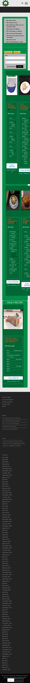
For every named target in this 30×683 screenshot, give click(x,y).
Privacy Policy (6, 404)
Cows (4, 441)
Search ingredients (11, 66)
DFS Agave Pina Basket (13, 29)
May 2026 (5, 459)
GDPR (4, 406)
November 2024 (7, 495)
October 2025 (6, 473)
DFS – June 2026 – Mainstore (8, 423)
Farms (16, 441)
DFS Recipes (6, 9)
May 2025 (5, 481)
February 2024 (6, 515)
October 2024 (6, 497)
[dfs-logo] (12, 3)
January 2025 (6, 490)
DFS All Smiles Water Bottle (14, 33)
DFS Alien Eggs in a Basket (14, 31)
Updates (18, 445)
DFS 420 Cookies (11, 20)
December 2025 (7, 468)
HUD (10, 443)
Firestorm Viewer (7, 402)
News (23, 443)
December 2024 (7, 493)
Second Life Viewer (7, 399)
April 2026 (5, 462)
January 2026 (6, 466)
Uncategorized (11, 445)
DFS (8, 441)
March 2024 (5, 512)
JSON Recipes (8, 52)
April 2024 (5, 510)
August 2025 (6, 477)
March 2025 (5, 486)
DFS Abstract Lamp (12, 22)
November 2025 (7, 470)
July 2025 (5, 479)
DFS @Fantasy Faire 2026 (7, 429)
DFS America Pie (11, 39)
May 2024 (5, 508)
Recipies (5, 445)
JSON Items (17, 52)
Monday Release (16, 443)
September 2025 (7, 475)
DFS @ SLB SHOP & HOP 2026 (8, 420)
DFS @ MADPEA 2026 (6, 426)
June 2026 (5, 457)
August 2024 (6, 501)
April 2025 (5, 484)
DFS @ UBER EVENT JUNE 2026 (9, 418)
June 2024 (5, 506)
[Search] (21, 3)
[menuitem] (21, 3)
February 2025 (6, 488)
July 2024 (5, 504)
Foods (20, 441)
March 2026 (5, 464)
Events (11, 441)
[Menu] (25, 3)
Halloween (5, 443)
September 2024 (7, 499)
